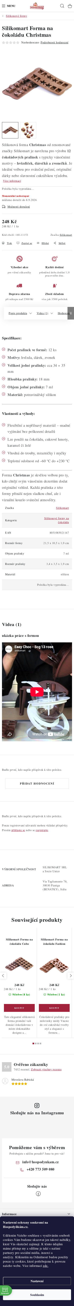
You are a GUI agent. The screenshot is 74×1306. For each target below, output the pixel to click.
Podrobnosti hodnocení (54, 42)
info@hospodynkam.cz (40, 1161)
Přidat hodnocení (37, 783)
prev (3, 976)
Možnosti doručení (18, 206)
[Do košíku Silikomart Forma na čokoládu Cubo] (19, 1008)
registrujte (42, 830)
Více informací (12, 181)
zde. (45, 1266)
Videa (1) (42, 313)
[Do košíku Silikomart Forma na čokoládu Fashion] (54, 1008)
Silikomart (66, 235)
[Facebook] (38, 1193)
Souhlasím (37, 1294)
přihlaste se (18, 830)
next (70, 976)
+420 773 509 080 (40, 1169)
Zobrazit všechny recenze (46, 1069)
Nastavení (37, 1281)
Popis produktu (18, 313)
